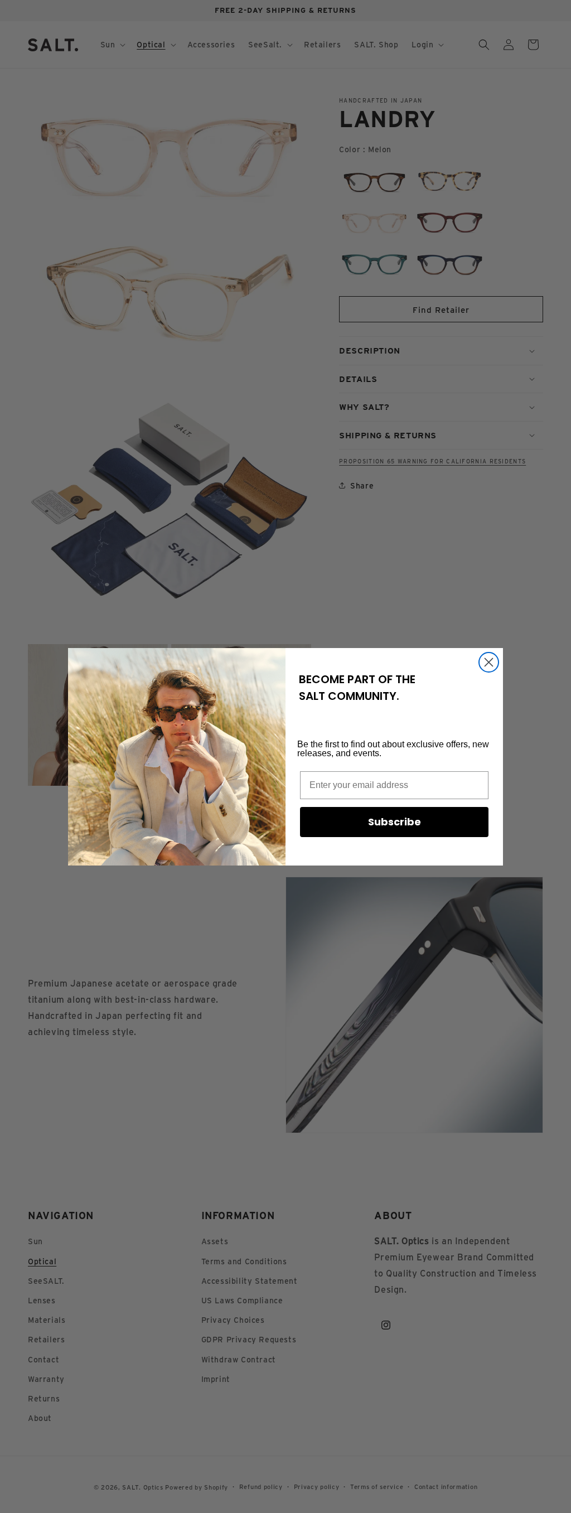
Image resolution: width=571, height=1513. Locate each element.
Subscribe (394, 822)
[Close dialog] (489, 662)
